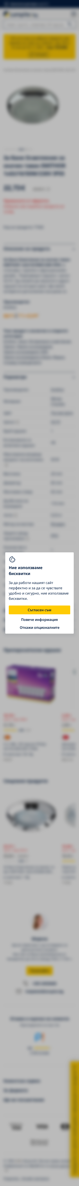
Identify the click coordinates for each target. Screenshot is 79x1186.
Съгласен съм (39, 609)
